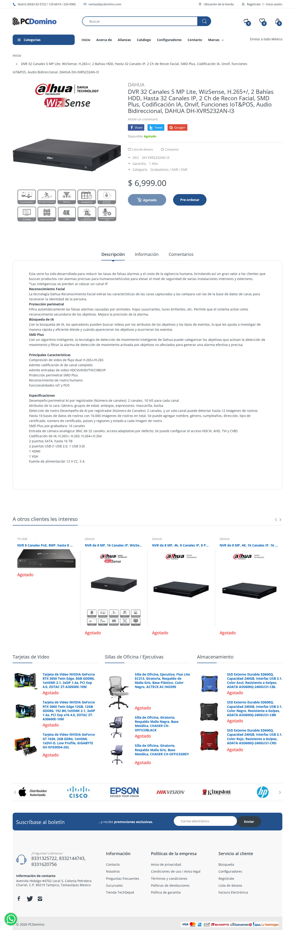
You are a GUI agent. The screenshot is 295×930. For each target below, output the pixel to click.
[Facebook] (18, 898)
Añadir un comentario (143, 119)
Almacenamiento (215, 657)
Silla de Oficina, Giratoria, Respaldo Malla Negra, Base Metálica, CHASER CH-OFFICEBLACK (156, 723)
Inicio (17, 55)
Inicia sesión (274, 4)
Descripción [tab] (113, 254)
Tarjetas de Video (31, 657)
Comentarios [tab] (181, 254)
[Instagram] (39, 898)
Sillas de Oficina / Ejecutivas (134, 657)
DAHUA (136, 84)
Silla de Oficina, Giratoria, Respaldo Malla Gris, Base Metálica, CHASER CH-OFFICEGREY (162, 750)
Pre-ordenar (189, 200)
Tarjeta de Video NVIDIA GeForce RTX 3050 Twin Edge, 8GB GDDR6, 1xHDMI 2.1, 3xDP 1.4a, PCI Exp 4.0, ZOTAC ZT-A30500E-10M (69, 680)
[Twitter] (29, 898)
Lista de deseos (142, 149)
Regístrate (253, 4)
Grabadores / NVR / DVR (168, 169)
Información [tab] (147, 254)
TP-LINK (22, 539)
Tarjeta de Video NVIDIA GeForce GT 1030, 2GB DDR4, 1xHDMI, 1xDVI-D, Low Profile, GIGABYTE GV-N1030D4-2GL (69, 740)
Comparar (172, 149)
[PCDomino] (34, 21)
